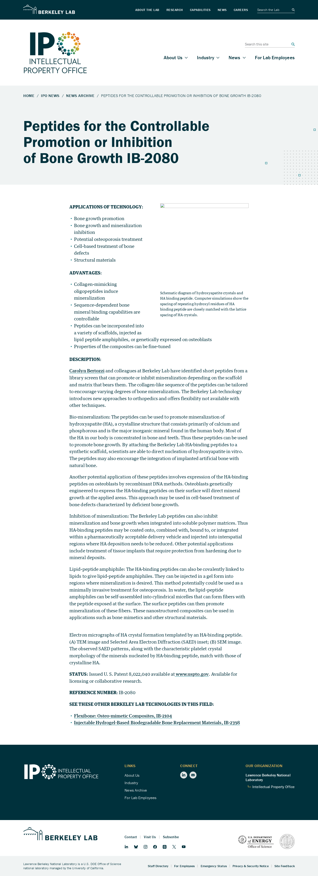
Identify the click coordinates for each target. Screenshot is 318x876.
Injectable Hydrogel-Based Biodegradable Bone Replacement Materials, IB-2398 (157, 722)
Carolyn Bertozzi (87, 370)
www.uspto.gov (192, 674)
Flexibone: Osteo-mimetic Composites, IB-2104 (123, 715)
